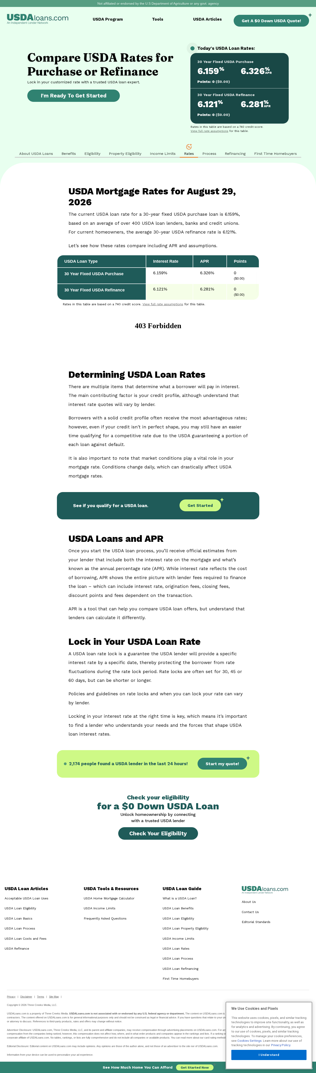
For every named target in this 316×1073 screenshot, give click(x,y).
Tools (157, 19)
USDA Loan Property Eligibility (185, 928)
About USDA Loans (36, 153)
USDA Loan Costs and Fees (25, 938)
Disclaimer (26, 996)
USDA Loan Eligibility (20, 908)
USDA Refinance (17, 948)
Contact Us (250, 912)
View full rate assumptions (209, 131)
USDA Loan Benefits (178, 908)
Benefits (69, 153)
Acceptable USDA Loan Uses (26, 898)
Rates (189, 153)
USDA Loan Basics (18, 918)
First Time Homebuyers (275, 153)
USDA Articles (207, 19)
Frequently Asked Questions (105, 918)
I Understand (269, 1055)
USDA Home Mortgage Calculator (109, 898)
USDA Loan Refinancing (180, 968)
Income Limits (163, 153)
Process (209, 153)
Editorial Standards (256, 922)
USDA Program (108, 19)
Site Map (54, 996)
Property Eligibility (125, 153)
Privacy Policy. (281, 1045)
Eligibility (92, 153)
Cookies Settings (249, 1040)
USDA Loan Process (20, 928)
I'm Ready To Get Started (73, 96)
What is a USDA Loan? (180, 898)
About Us (249, 902)
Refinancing (235, 153)
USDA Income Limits (99, 908)
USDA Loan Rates (176, 948)
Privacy (11, 996)
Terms (40, 996)
